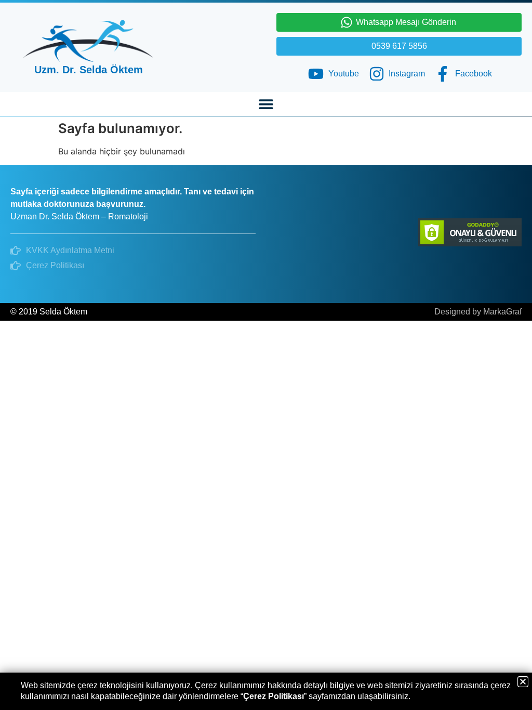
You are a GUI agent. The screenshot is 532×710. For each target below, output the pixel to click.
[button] (266, 103)
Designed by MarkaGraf (478, 311)
